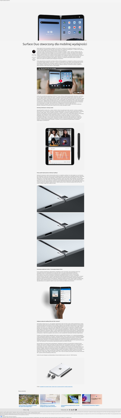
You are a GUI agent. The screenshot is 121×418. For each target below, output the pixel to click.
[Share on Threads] (74, 410)
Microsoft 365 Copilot (41, 413)
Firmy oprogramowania (115, 413)
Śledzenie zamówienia (67, 411)
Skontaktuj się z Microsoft (22, 417)
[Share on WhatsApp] (76, 410)
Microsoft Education (85, 411)
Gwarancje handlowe (78, 411)
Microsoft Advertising (34, 413)
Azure (20, 413)
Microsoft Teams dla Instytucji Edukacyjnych (108, 411)
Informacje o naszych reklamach (59, 417)
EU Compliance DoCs (68, 417)
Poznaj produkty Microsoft (35, 411)
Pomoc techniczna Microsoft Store (55, 411)
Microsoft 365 (28, 411)
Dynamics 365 (23, 413)
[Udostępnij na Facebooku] (68, 410)
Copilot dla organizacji (12, 411)
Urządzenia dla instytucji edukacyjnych (95, 411)
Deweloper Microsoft (54, 413)
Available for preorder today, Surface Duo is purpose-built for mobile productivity (56, 386)
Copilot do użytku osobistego (21, 411)
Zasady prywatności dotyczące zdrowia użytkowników (9, 417)
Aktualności (16, 414)
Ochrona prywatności (21, 414)
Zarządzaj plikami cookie (38, 417)
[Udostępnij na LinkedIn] (72, 410)
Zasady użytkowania (45, 417)
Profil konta (41, 411)
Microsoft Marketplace (98, 413)
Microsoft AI (2, 413)
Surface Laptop (6, 411)
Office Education (6, 412)
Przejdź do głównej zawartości (5, 0)
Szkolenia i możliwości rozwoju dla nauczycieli (16, 412)
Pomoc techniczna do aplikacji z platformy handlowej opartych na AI (74, 413)
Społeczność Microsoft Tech (90, 413)
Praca (3, 414)
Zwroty (63, 411)
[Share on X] (70, 410)
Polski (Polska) (2, 415)
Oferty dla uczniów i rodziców (29, 412)
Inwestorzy (27, 414)
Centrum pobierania (47, 411)
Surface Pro (2, 411)
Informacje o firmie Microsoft (9, 414)
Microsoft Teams (48, 413)
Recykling (73, 411)
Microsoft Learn (60, 413)
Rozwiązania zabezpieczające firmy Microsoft (11, 413)
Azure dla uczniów (37, 412)
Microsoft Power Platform (106, 413)
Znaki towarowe (51, 417)
